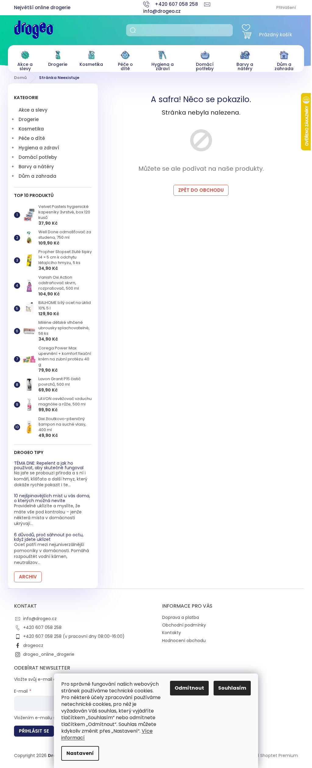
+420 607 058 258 (42, 627)
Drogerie (29, 119)
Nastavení (80, 753)
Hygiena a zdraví (39, 148)
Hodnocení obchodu (184, 641)
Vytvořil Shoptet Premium (270, 755)
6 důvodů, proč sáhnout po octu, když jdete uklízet (48, 537)
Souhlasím (232, 687)
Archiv (28, 576)
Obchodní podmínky (184, 625)
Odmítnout (189, 687)
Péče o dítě (32, 138)
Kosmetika (31, 129)
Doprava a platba (180, 617)
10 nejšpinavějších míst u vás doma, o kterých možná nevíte (52, 498)
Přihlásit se (34, 731)
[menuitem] (25, 59)
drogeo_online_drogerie (48, 654)
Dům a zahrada (37, 176)
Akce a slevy (33, 110)
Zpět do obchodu (201, 190)
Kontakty (171, 633)
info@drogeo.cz (40, 619)
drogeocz (33, 645)
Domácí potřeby (38, 157)
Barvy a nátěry (36, 166)
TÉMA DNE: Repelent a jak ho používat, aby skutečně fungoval (48, 465)
